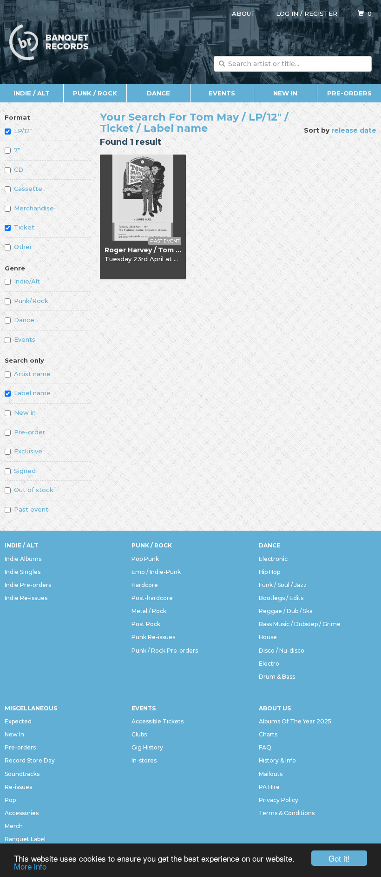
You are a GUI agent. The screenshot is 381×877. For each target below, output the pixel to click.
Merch (14, 826)
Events (222, 93)
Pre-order (29, 432)
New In (285, 93)
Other (23, 246)
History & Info (277, 760)
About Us (275, 708)
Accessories (22, 813)
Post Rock (145, 624)
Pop (10, 799)
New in (25, 412)
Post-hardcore (152, 597)
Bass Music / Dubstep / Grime (300, 624)
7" (17, 150)
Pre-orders (349, 93)
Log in (287, 13)
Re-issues (18, 786)
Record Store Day (30, 760)
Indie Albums (23, 558)
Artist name (32, 374)
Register (320, 13)
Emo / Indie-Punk (156, 571)
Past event (31, 509)
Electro (269, 663)
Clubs (139, 734)
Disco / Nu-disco (281, 650)
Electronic (273, 558)
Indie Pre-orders (28, 584)
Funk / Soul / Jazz (283, 584)
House (268, 637)
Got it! (339, 858)
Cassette (28, 188)
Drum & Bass (277, 676)
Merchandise (34, 208)
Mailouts (270, 773)
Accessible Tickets (157, 721)
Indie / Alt (31, 93)
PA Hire (269, 786)
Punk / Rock (95, 93)
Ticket (24, 227)
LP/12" (23, 131)
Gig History (147, 747)
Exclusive (28, 451)
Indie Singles (22, 571)
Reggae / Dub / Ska (286, 610)
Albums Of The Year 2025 (295, 721)
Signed (25, 470)
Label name (32, 393)
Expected (18, 721)
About (244, 13)
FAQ (265, 747)
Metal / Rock (148, 610)
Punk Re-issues (153, 637)
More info (30, 866)
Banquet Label (25, 839)
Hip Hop (269, 571)
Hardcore (144, 584)
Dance (158, 93)
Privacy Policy (278, 799)
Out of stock (33, 489)
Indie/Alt (27, 281)
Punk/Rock (31, 300)
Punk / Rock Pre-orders (164, 650)
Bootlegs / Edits (281, 597)
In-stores (144, 760)
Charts (268, 734)
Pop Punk (145, 558)
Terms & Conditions (287, 813)
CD (18, 169)
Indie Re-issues (26, 597)
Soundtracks (22, 773)
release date (353, 130)
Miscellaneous (31, 708)
